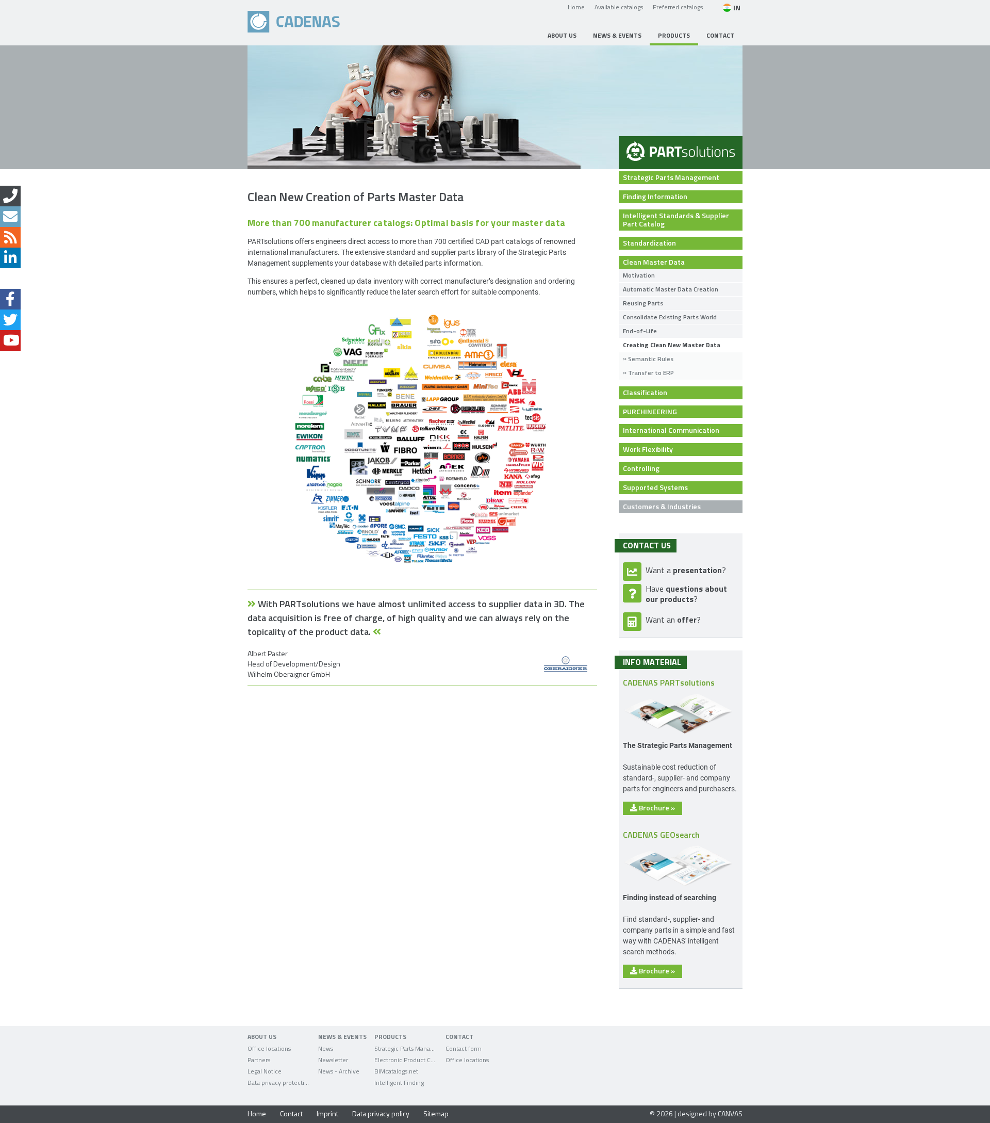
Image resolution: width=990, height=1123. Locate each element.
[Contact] (10, 196)
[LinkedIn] (10, 258)
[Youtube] (10, 340)
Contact (291, 1113)
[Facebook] (10, 299)
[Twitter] (10, 320)
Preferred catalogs (678, 7)
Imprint (327, 1113)
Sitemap (436, 1113)
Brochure (656, 807)
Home (576, 7)
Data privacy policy (380, 1113)
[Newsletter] (10, 216)
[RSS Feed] (10, 237)
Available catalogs (619, 7)
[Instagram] (10, 278)
